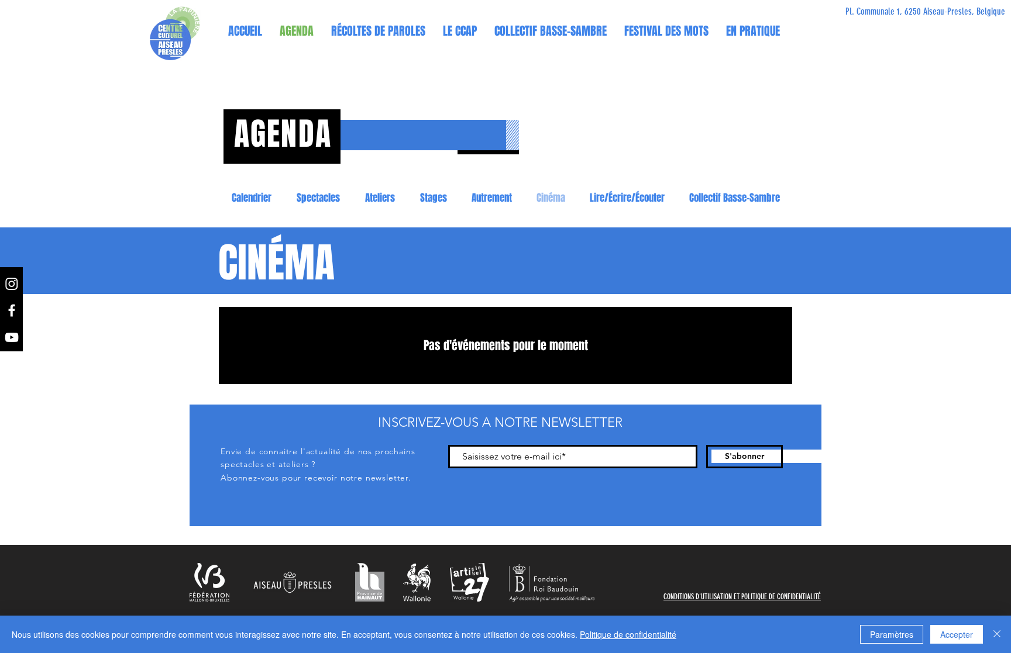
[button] (460, 31)
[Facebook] (12, 310)
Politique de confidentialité (628, 634)
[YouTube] (12, 337)
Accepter (956, 634)
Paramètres (891, 634)
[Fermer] (997, 634)
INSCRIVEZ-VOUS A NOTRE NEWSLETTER (500, 422)
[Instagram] (12, 283)
